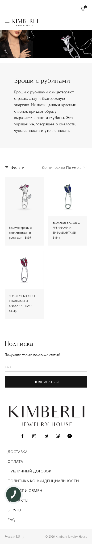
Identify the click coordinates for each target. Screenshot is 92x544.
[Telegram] (46, 437)
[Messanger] (69, 437)
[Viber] (57, 437)
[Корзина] (82, 8)
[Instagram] (34, 437)
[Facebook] (22, 437)
